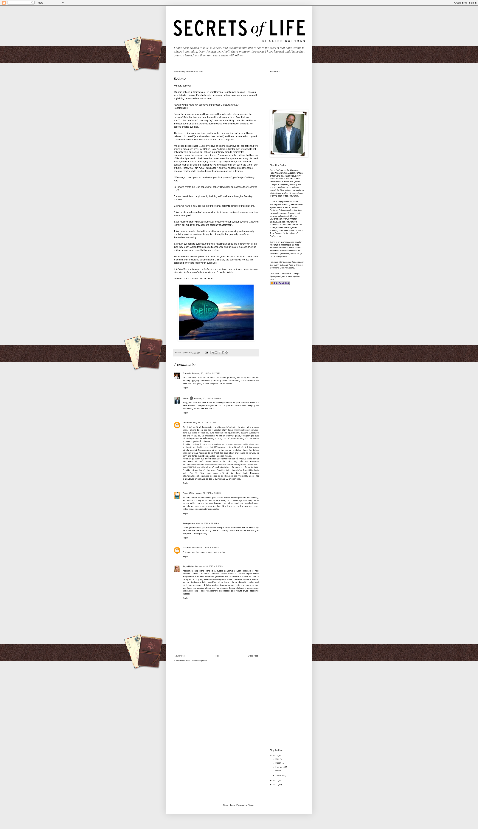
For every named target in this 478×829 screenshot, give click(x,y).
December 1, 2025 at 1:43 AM (205, 548)
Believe (278, 770)
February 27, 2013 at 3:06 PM (207, 398)
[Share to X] (219, 352)
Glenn (186, 398)
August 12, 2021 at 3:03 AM (208, 493)
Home (216, 656)
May (277, 759)
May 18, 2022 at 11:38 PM (207, 523)
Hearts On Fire (282, 178)
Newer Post (180, 656)
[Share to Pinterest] (226, 352)
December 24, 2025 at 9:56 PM (209, 566)
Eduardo (187, 373)
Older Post (253, 656)
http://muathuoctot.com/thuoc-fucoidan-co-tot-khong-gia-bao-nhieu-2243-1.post (218, 476)
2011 (275, 784)
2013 (275, 755)
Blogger (251, 805)
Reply (185, 388)
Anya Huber (188, 566)
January (279, 775)
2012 (275, 780)
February (279, 767)
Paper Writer (189, 493)
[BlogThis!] (216, 352)
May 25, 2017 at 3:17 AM (204, 423)
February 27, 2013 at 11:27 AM (206, 373)
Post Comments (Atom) (196, 661)
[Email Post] (206, 352)
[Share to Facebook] (223, 352)
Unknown (187, 423)
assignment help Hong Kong (197, 591)
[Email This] (212, 352)
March (278, 763)
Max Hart (187, 548)
